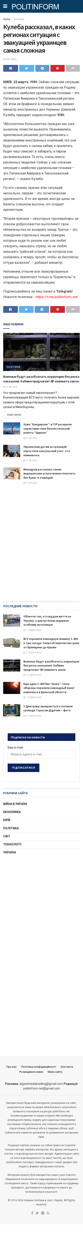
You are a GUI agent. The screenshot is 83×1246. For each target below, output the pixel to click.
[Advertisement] (41, 904)
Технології (12, 844)
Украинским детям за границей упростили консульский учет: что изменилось (46, 451)
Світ (6, 836)
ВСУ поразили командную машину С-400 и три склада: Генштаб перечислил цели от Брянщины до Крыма (51, 643)
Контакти (67, 1066)
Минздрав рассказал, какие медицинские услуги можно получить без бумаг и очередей (49, 473)
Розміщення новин (31, 1071)
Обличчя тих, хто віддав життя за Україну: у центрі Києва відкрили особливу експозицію (47, 620)
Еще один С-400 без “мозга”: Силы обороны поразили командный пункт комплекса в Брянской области (49, 688)
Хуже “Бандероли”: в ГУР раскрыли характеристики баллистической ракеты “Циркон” (47, 428)
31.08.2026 (11, 387)
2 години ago (33, 716)
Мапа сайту (55, 1071)
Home (6, 19)
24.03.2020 (9, 59)
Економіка (12, 812)
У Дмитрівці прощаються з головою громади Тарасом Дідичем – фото (48, 708)
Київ (6, 820)
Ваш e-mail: (15, 747)
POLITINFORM (35, 6)
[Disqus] (41, 547)
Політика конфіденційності (38, 1066)
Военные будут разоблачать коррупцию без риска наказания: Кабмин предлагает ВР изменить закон (51, 665)
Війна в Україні (15, 804)
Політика (19, 19)
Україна (9, 852)
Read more (14, 415)
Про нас (11, 1066)
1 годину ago (33, 630)
